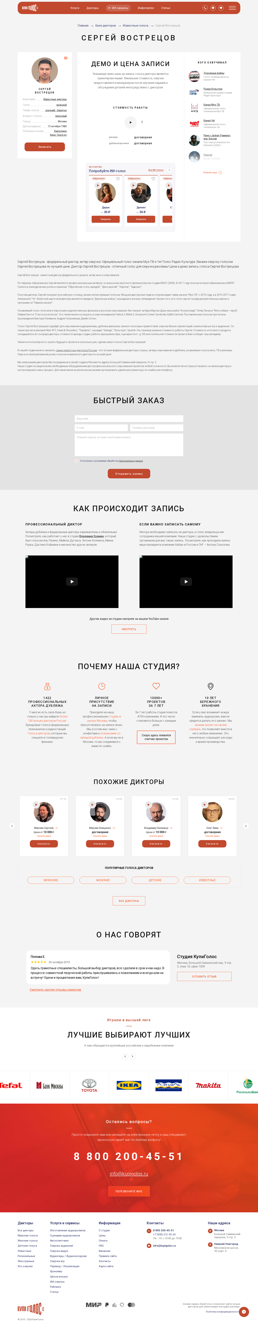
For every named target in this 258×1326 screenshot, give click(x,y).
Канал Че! (209, 120)
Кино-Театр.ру (58, 135)
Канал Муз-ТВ (212, 104)
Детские (155, 880)
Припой (208, 155)
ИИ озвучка (57, 1281)
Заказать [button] (43, 844)
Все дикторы (26, 1230)
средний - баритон (56, 110)
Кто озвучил (25, 1266)
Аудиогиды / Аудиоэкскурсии (68, 1256)
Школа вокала (59, 1276)
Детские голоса (27, 1245)
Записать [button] (44, 146)
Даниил (141, 207)
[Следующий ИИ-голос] (169, 170)
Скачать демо (44, 836)
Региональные (26, 1256)
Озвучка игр (57, 1261)
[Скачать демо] (142, 122)
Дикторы (93, 8)
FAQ (101, 1245)
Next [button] (246, 826)
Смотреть (129, 629)
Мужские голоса (28, 1235)
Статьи (165, 8)
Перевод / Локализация (64, 1266)
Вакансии (104, 1251)
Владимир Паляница (156, 828)
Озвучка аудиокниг (61, 1245)
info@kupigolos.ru (129, 1173)
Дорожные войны (214, 73)
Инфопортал (146, 8)
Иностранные (26, 1261)
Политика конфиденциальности (223, 1311)
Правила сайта (108, 1256)
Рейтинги (55, 1286)
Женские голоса (28, 1240)
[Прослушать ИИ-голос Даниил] (133, 185)
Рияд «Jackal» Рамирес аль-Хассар (217, 137)
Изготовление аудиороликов (67, 1230)
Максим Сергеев (44, 828)
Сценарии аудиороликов (65, 1235)
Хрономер (56, 1271)
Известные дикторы (55, 99)
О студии (104, 1230)
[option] (105, 200)
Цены (102, 1235)
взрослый (61, 116)
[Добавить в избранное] (118, 178)
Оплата (103, 1240)
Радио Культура (213, 88)
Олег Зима (212, 828)
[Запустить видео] (72, 581)
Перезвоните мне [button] (129, 1191)
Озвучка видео (59, 1251)
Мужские (51, 880)
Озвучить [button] (106, 219)
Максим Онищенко (100, 828)
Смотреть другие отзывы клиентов (55, 990)
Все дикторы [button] (129, 901)
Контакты (105, 1261)
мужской (62, 104)
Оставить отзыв (204, 976)
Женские (103, 880)
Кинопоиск (60, 131)
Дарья (106, 207)
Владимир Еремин (91, 536)
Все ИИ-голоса (155, 170)
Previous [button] (12, 826)
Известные (207, 880)
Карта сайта (106, 1266)
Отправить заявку (129, 473)
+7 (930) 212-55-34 (164, 1234)
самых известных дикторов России (76, 350)
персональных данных (131, 461)
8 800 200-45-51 (129, 1156)
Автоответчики (59, 1240)
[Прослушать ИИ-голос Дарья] (98, 185)
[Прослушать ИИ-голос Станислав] (169, 185)
